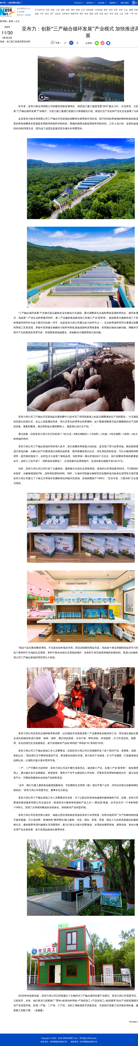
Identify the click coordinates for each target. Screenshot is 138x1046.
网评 (73, 9)
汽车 (42, 13)
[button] (42, 99)
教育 (106, 9)
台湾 (83, 9)
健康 (131, 9)
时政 (53, 9)
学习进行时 (39, 9)
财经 (68, 9)
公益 (121, 13)
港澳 (78, 9)
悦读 (116, 13)
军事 (136, 9)
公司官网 (20, 11)
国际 (63, 9)
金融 (37, 13)
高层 (47, 9)
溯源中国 (74, 13)
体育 (121, 9)
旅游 (86, 13)
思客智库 (90, 9)
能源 (91, 13)
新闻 (11, 21)
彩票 (101, 13)
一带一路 (133, 13)
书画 (126, 13)
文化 (126, 9)
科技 (111, 9)
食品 (47, 13)
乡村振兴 (65, 13)
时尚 (111, 13)
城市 (81, 13)
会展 (96, 13)
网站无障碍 (125, 2)
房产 (52, 13)
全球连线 (99, 9)
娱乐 (106, 13)
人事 (58, 9)
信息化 (58, 13)
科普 (116, 9)
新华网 (3, 21)
